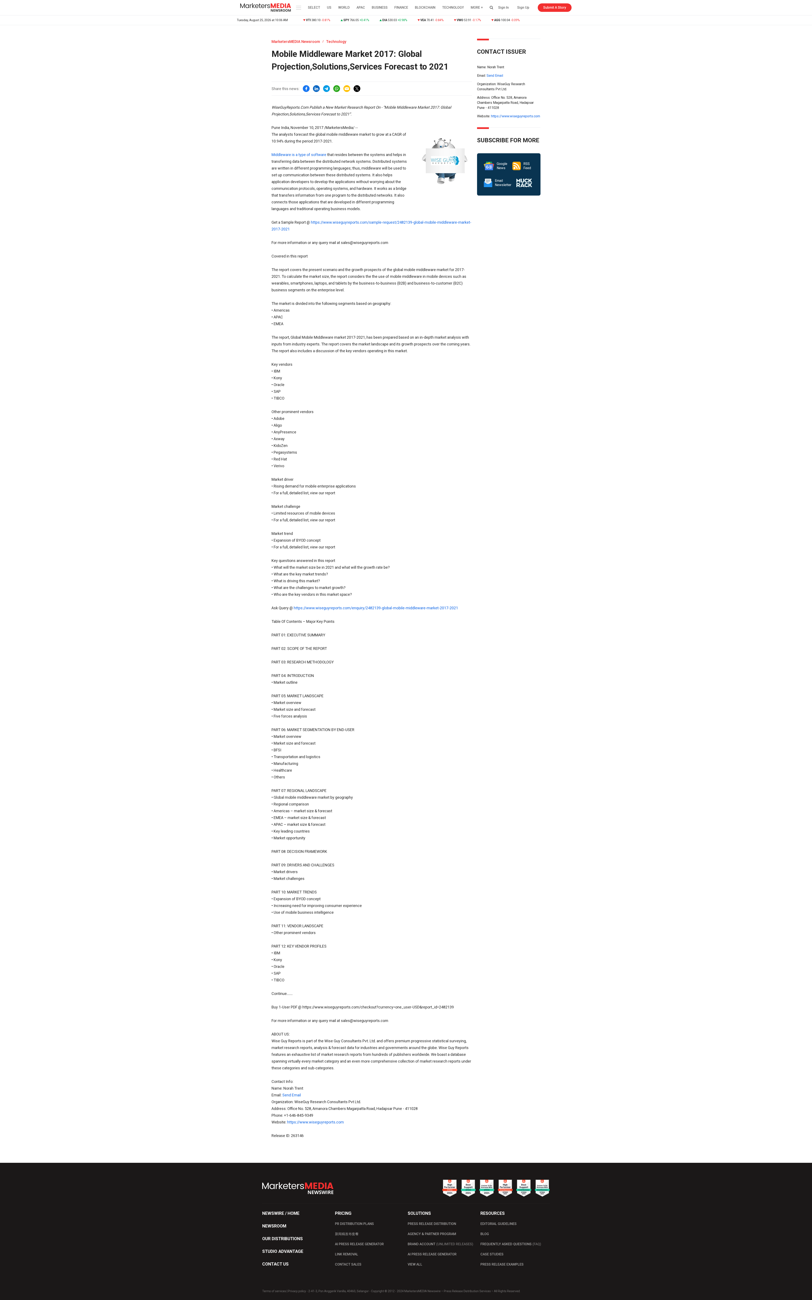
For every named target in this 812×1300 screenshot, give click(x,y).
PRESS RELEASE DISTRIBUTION (432, 1224)
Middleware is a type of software (299, 154)
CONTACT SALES (348, 1264)
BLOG (484, 1234)
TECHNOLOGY (453, 7)
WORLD (344, 7)
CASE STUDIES (491, 1254)
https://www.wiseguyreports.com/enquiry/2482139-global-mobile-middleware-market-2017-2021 (376, 608)
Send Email (291, 1095)
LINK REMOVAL (346, 1254)
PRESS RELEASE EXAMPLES (502, 1264)
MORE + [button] (477, 7)
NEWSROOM (274, 1226)
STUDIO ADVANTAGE (282, 1251)
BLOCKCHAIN (425, 7)
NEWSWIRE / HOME (280, 1213)
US (329, 7)
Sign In (503, 7)
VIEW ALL (415, 1264)
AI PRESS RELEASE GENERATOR (359, 1244)
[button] (298, 7)
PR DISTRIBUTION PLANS (354, 1224)
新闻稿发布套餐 (347, 1234)
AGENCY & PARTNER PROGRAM (432, 1234)
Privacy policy (297, 1291)
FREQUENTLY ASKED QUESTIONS (510, 1244)
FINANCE (401, 7)
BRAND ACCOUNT (440, 1244)
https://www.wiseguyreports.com (315, 1122)
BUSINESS (380, 7)
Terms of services (274, 1291)
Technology (336, 41)
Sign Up (523, 7)
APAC (361, 7)
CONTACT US (275, 1264)
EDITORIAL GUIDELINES (498, 1224)
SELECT (314, 7)
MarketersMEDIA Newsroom (296, 41)
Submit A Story (554, 7)
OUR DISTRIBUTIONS (282, 1238)
